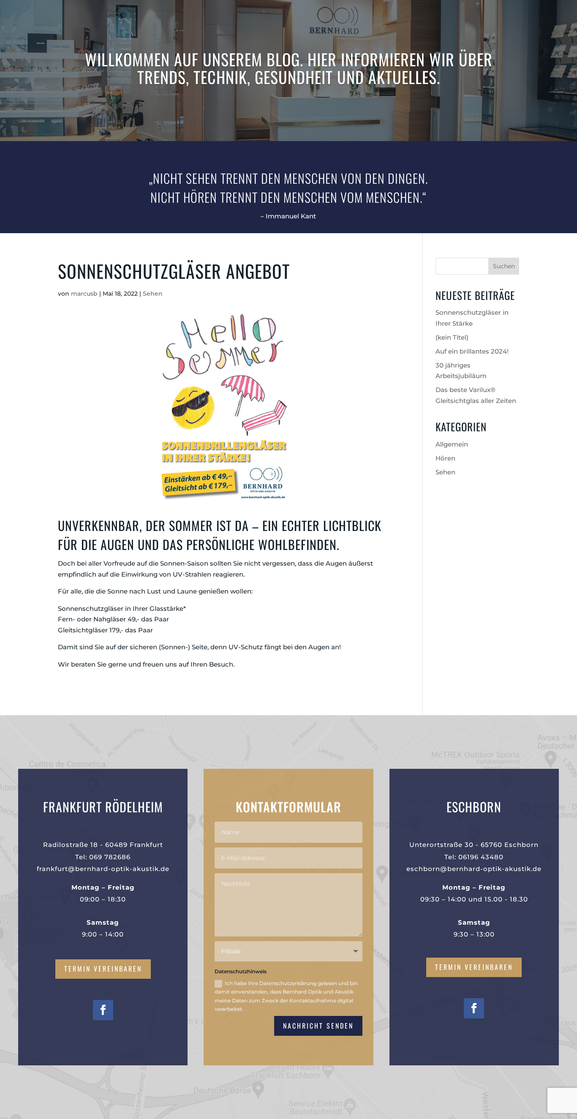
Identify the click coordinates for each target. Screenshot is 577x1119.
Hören (445, 458)
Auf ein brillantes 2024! (472, 351)
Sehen (153, 293)
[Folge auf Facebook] (103, 1010)
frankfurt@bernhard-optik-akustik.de (103, 869)
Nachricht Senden (318, 1026)
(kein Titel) (451, 337)
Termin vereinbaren (103, 969)
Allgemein (451, 444)
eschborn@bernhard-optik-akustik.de (474, 869)
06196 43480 (481, 857)
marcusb (84, 293)
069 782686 (110, 857)
